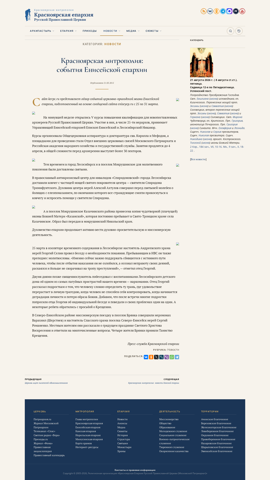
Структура (123, 439)
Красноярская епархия (89, 423)
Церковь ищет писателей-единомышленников (46, 381)
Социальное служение (172, 435)
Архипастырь (40, 30)
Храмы (121, 451)
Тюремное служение (171, 447)
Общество (165, 423)
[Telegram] (177, 357)
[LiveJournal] (161, 357)
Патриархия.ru (42, 419)
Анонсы (122, 423)
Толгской (195, 142)
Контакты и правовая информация (135, 470)
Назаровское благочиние (216, 443)
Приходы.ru (41, 439)
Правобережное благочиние (218, 439)
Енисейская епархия (87, 427)
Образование (167, 427)
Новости (110, 30)
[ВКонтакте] (146, 357)
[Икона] (201, 76)
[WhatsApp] (172, 357)
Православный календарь (49, 455)
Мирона (237, 117)
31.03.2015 (109, 83)
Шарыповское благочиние (217, 447)
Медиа (131, 30)
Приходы (90, 30)
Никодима (196, 139)
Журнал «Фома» (43, 443)
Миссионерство (169, 419)
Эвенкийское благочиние (216, 451)
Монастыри (124, 447)
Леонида (239, 128)
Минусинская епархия (89, 439)
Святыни (122, 443)
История (122, 435)
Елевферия (225, 128)
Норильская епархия (87, 435)
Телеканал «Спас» (44, 431)
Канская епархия (85, 431)
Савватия (217, 106)
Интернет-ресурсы (86, 447)
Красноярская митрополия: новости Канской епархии (153, 381)
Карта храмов (83, 443)
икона (213, 98)
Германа (195, 117)
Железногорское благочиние (218, 427)
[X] (156, 357)
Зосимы (194, 106)
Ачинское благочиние (214, 419)
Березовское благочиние (216, 423)
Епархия (66, 30)
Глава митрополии (86, 419)
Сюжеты (152, 30)
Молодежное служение (173, 431)
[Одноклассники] (151, 357)
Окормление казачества (173, 451)
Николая (205, 131)
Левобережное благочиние (217, 431)
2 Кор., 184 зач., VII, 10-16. (206, 146)
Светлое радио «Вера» (47, 435)
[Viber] (166, 357)
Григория (237, 120)
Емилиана (203, 98)
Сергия (217, 131)
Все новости (198, 159)
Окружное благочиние (214, 435)
